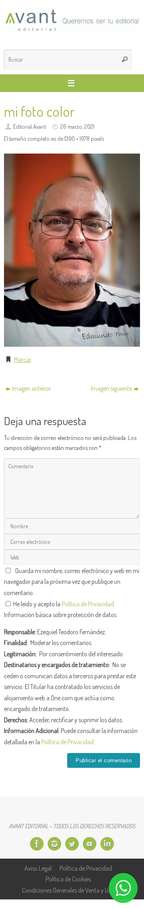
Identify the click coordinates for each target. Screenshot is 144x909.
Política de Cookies (68, 879)
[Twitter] (72, 844)
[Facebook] (37, 844)
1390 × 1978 (77, 138)
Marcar (22, 359)
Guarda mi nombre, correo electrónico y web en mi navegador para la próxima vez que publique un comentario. (71, 581)
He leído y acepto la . (63, 603)
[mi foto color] (72, 250)
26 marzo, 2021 (77, 126)
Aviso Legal (38, 868)
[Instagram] (54, 844)
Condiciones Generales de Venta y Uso (68, 890)
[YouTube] (89, 844)
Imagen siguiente (111, 388)
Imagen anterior (31, 388)
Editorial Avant (29, 126)
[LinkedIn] (107, 844)
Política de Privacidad (88, 603)
